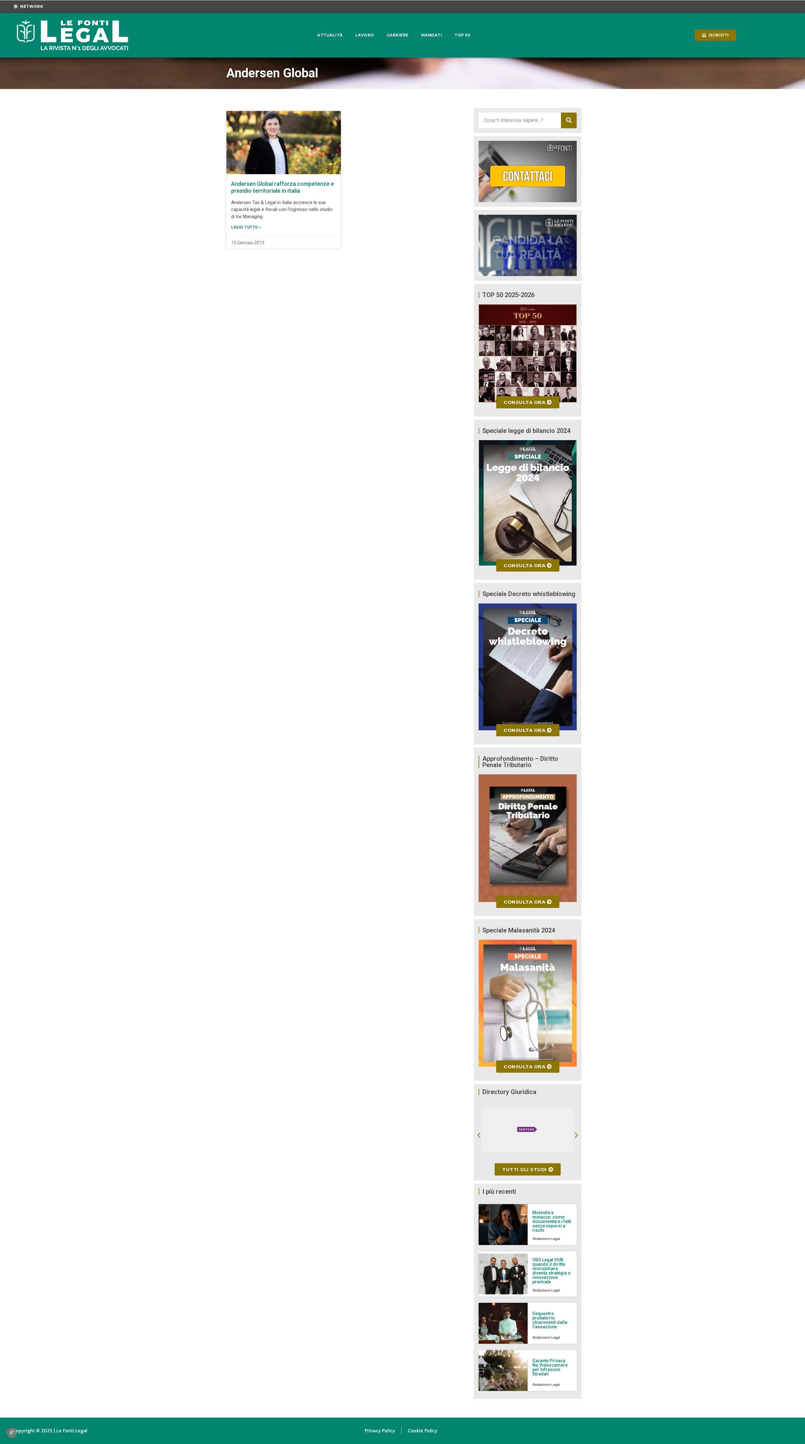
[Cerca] (569, 120)
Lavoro (364, 35)
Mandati (431, 35)
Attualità (330, 35)
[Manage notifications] (11, 1433)
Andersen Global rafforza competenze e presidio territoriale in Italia (282, 187)
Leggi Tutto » (246, 227)
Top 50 (462, 35)
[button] (479, 1135)
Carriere (397, 35)
